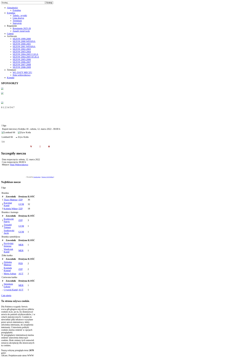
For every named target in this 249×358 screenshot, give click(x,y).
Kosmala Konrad (8, 269)
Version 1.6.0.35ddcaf (48, 177)
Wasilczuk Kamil (8, 250)
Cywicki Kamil (11, 290)
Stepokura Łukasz (8, 285)
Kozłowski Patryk (9, 220)
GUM (21, 204)
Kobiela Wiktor (11, 208)
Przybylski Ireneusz (8, 244)
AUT (20, 273)
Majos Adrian (10, 273)
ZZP (20, 199)
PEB (20, 263)
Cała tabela (6, 295)
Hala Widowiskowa (19, 164)
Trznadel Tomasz (8, 226)
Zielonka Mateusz (8, 263)
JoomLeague (36, 177)
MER (20, 245)
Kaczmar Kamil (8, 204)
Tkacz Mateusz (11, 199)
